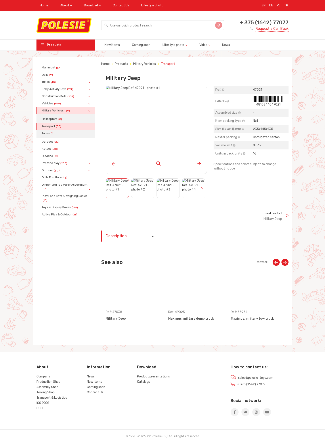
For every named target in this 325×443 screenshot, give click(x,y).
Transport (51, 126)
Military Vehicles (56, 110)
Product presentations (153, 376)
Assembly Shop (47, 387)
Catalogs (143, 382)
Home (44, 5)
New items (112, 45)
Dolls (47, 75)
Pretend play (54, 163)
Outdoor (51, 170)
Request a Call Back (272, 28)
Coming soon (141, 45)
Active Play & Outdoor (59, 214)
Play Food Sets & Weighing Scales (65, 198)
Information (99, 367)
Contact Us (121, 5)
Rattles (50, 149)
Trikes (49, 82)
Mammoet (51, 67)
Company (43, 376)
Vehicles (51, 103)
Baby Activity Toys (57, 89)
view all (262, 262)
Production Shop (48, 382)
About (64, 5)
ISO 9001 (42, 403)
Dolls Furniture (54, 177)
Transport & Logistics (51, 398)
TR (286, 5)
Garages (50, 141)
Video (203, 45)
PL (278, 5)
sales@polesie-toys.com (255, 378)
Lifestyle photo (152, 5)
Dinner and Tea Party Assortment (64, 186)
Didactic (50, 156)
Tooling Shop (45, 392)
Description (116, 236)
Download (91, 5)
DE (271, 5)
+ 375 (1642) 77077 (264, 22)
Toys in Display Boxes (60, 207)
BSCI (39, 408)
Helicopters (52, 119)
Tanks (48, 133)
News (226, 45)
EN (264, 5)
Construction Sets (58, 96)
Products (53, 45)
